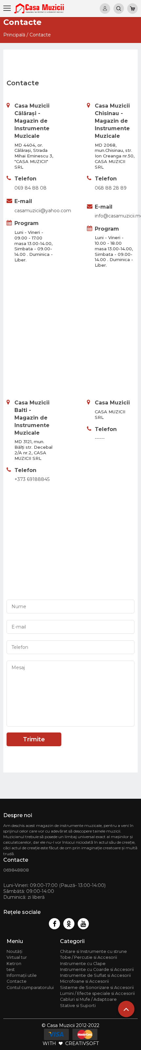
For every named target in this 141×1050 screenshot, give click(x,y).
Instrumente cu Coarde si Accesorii (97, 969)
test (11, 969)
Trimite (34, 739)
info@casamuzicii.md (114, 216)
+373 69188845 (32, 479)
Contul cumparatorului (30, 987)
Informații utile (22, 975)
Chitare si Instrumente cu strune (93, 951)
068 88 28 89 (111, 188)
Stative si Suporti (78, 1005)
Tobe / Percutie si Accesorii (88, 957)
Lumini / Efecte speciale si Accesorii (97, 993)
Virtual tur (17, 957)
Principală (14, 35)
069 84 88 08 (30, 188)
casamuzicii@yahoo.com (34, 211)
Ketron (14, 963)
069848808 (16, 870)
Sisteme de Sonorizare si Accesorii (97, 987)
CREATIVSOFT (82, 1043)
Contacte (40, 35)
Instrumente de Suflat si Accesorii (95, 975)
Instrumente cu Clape (83, 963)
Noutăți (14, 951)
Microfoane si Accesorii (84, 981)
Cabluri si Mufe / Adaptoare (88, 999)
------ (100, 438)
